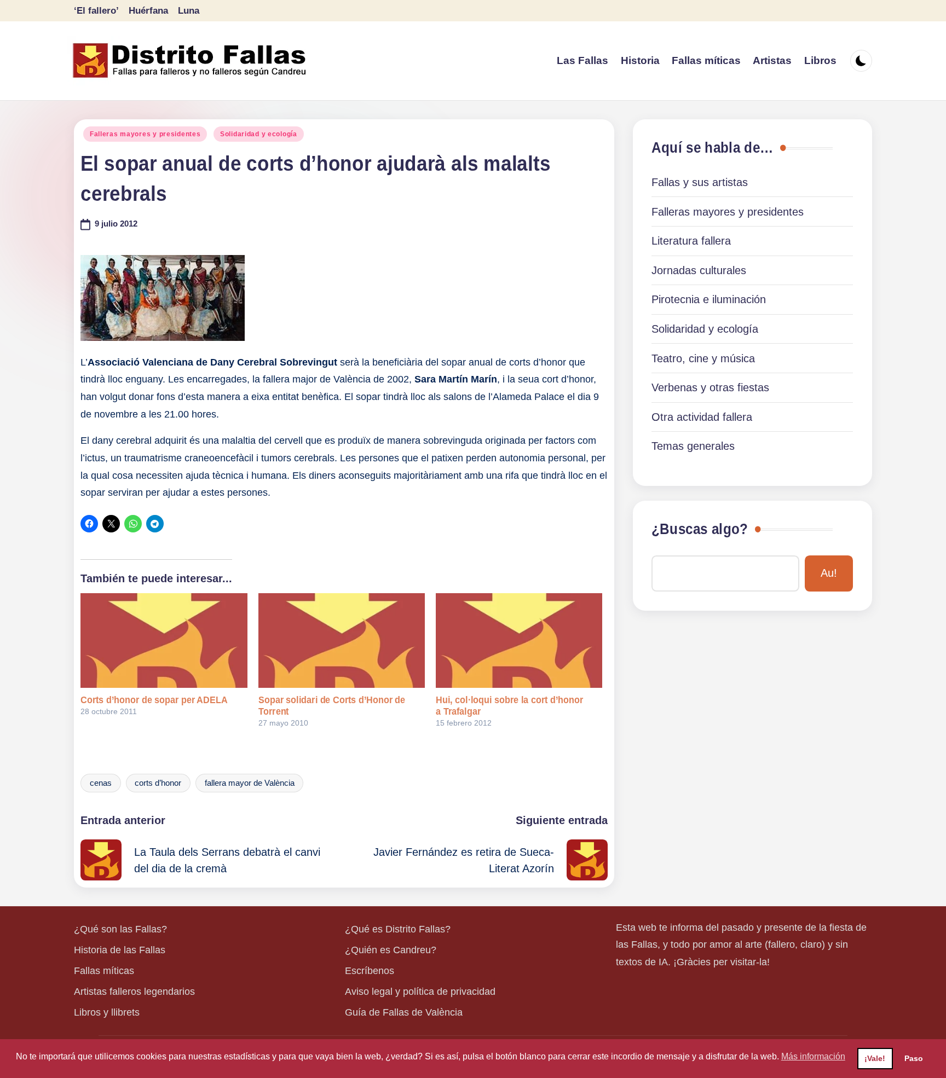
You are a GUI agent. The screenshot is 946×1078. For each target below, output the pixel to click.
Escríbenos (369, 970)
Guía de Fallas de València (404, 1012)
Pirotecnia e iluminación (708, 299)
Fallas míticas (104, 970)
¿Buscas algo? (699, 529)
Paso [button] (913, 1058)
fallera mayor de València (250, 783)
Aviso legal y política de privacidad (420, 991)
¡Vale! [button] (874, 1058)
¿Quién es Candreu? (390, 949)
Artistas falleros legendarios (134, 991)
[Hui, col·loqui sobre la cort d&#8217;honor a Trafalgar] (519, 640)
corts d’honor (158, 783)
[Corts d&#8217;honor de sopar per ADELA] (163, 640)
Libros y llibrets (107, 1012)
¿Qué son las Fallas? (120, 929)
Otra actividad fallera (701, 417)
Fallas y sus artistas (699, 182)
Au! (829, 573)
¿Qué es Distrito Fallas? (398, 929)
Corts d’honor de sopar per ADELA (153, 699)
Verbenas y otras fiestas (710, 387)
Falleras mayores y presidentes (145, 134)
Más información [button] (813, 1056)
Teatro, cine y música (703, 358)
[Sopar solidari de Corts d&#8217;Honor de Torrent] (341, 640)
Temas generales (693, 446)
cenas (101, 783)
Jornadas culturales (698, 270)
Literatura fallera (691, 241)
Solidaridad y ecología (258, 134)
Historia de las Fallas (119, 949)
